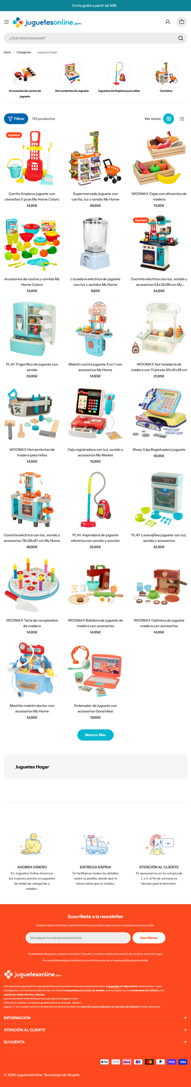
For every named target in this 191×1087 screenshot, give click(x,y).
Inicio (7, 52)
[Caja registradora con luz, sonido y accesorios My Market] (95, 414)
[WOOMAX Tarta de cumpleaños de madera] (32, 585)
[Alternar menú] (6, 22)
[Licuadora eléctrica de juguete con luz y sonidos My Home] (95, 243)
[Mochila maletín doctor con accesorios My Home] (32, 670)
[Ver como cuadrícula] (168, 118)
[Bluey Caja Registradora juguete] (159, 414)
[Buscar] (181, 38)
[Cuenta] (168, 22)
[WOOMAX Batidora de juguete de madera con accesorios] (95, 585)
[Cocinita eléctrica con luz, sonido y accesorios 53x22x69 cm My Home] (159, 243)
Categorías (24, 52)
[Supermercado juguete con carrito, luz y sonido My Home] (95, 158)
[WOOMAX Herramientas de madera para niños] (32, 414)
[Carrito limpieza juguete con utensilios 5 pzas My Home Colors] (32, 158)
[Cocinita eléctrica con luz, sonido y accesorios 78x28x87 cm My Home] (32, 499)
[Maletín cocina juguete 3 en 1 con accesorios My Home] (95, 329)
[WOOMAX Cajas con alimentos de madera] (159, 158)
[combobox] (95, 38)
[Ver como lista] (181, 118)
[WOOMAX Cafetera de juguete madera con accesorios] (159, 585)
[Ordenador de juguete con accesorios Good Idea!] (95, 670)
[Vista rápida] (53, 140)
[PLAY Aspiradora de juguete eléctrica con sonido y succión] (95, 499)
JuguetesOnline (29, 1075)
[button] (176, 81)
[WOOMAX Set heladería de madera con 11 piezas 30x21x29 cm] (159, 329)
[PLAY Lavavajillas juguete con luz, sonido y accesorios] (159, 499)
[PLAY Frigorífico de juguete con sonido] (32, 329)
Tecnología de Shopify (62, 1075)
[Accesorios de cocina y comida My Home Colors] (32, 243)
